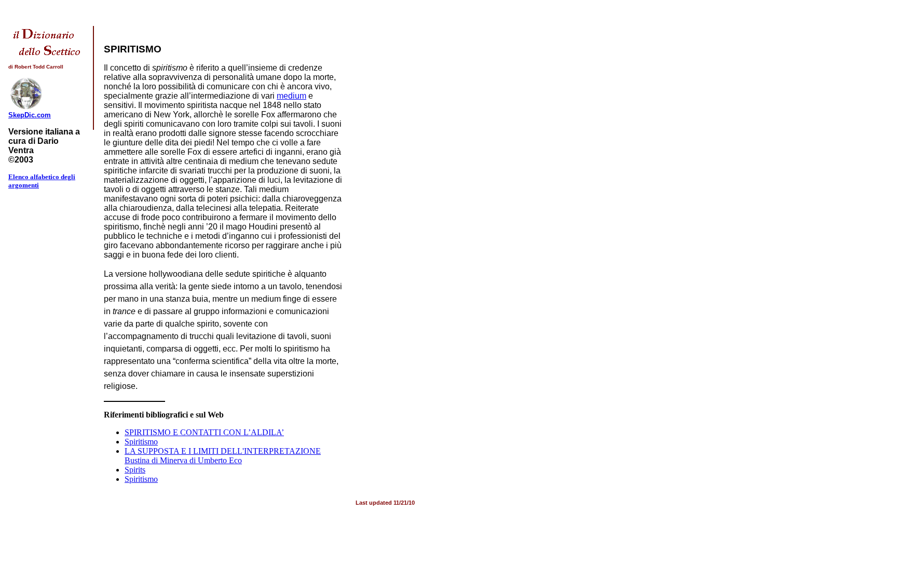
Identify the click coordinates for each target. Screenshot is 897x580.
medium (291, 95)
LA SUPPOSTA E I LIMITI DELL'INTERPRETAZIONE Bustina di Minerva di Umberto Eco (223, 456)
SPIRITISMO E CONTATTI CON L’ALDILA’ (204, 432)
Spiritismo (141, 441)
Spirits (135, 469)
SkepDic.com (29, 115)
